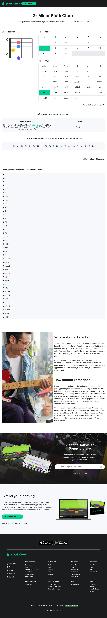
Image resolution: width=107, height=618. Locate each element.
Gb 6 (38, 127)
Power (66, 66)
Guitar (50, 565)
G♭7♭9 (5, 226)
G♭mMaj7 (6, 273)
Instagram (12, 563)
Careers (92, 567)
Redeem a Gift (30, 574)
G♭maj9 (5, 248)
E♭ (44, 43)
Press (92, 569)
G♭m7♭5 (6, 280)
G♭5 (4, 182)
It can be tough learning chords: (66, 386)
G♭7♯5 (5, 229)
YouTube (12, 573)
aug (66, 71)
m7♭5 (100, 87)
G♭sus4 (5, 196)
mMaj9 (44, 98)
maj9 (66, 82)
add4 (77, 98)
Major (44, 66)
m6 (44, 92)
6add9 (99, 82)
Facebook (12, 567)
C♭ (44, 37)
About (92, 565)
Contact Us (93, 572)
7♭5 (55, 76)
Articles (92, 587)
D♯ (100, 37)
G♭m (4, 178)
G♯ (66, 48)
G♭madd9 (6, 266)
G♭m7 (5, 193)
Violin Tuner (74, 567)
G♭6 (4, 255)
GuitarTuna (28, 584)
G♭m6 (24, 127)
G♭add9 (6, 244)
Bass (49, 572)
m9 (88, 87)
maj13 (44, 87)
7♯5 (77, 76)
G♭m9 (5, 277)
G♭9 (4, 218)
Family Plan (29, 576)
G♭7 (4, 185)
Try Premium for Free (32, 569)
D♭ (77, 37)
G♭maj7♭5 (6, 291)
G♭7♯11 (5, 299)
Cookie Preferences (71, 606)
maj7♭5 (66, 93)
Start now (28, 3)
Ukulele (50, 569)
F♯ (100, 43)
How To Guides (94, 589)
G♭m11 (5, 270)
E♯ (66, 43)
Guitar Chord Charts (54, 587)
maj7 (88, 66)
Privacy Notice (48, 605)
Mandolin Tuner (76, 574)
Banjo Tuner (74, 576)
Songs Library (52, 584)
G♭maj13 (6, 262)
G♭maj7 (5, 189)
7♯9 (88, 76)
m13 (55, 92)
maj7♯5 (77, 93)
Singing (50, 574)
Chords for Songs (54, 589)
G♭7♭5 (5, 222)
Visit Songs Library (80, 473)
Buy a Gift (28, 572)
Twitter (11, 570)
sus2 (55, 71)
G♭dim (5, 207)
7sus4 (99, 76)
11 (100, 71)
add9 (55, 82)
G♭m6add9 (7, 310)
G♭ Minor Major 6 (14, 127)
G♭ (44, 48)
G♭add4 (6, 317)
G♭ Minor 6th (23, 125)
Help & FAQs (75, 584)
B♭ (44, 54)
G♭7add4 (6, 302)
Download (28, 565)
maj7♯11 (77, 82)
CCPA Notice (59, 605)
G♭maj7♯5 (6, 295)
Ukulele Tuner (75, 569)
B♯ (66, 53)
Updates (93, 584)
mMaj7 (77, 87)
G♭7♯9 (5, 233)
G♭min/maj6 (45, 127)
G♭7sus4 (6, 237)
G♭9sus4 (6, 313)
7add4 (99, 92)
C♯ (66, 37)
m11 (66, 87)
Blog (26, 567)
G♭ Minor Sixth (35, 125)
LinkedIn (12, 577)
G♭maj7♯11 (7, 251)
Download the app (12, 517)
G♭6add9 (6, 259)
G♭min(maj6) (23, 129)
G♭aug (5, 204)
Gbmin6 (31, 127)
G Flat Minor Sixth (9, 125)
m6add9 (55, 98)
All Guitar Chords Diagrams (93, 159)
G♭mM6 (33, 129)
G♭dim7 (5, 211)
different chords (91, 343)
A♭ (77, 48)
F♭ (77, 43)
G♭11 (4, 215)
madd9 (55, 87)
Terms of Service (36, 605)
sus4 (44, 71)
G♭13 (4, 240)
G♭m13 (5, 288)
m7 (100, 66)
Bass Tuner (74, 572)
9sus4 (66, 98)
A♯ (100, 48)
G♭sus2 (5, 200)
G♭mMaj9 (6, 306)
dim (77, 71)
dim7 (88, 71)
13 (44, 82)
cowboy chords (85, 408)
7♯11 (88, 93)
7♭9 (66, 76)
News (92, 591)
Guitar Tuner (75, 565)
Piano (50, 567)
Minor (55, 66)
